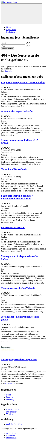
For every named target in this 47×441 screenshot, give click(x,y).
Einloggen (10, 32)
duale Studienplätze (14, 424)
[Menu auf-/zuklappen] (21, 13)
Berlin (8, 395)
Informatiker (11, 412)
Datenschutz (11, 438)
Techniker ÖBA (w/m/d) (14, 169)
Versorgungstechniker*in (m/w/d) (19, 359)
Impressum (10, 435)
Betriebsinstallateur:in (13, 227)
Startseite (8, 71)
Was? (28, 43)
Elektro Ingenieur (13, 409)
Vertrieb (9, 414)
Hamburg (10, 399)
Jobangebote (10, 383)
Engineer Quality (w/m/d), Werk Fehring (23, 82)
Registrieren (11, 29)
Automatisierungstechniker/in (17, 111)
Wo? (28, 46)
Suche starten (7, 49)
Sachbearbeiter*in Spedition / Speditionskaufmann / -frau (17, 197)
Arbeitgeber (11, 433)
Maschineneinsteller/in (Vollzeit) (18, 288)
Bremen (9, 397)
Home (8, 27)
